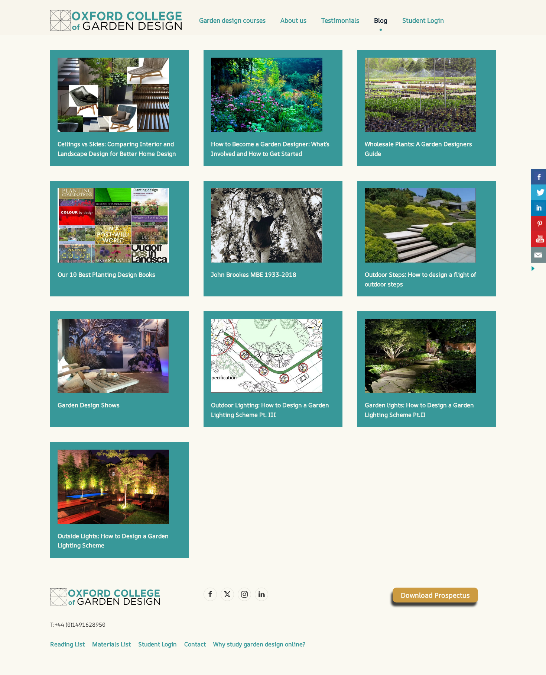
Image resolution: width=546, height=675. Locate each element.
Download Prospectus (435, 595)
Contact (195, 644)
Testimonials (340, 20)
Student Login (423, 20)
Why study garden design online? (259, 644)
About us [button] (293, 20)
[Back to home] (118, 20)
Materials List (111, 644)
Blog (380, 20)
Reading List (67, 644)
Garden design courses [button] (232, 20)
